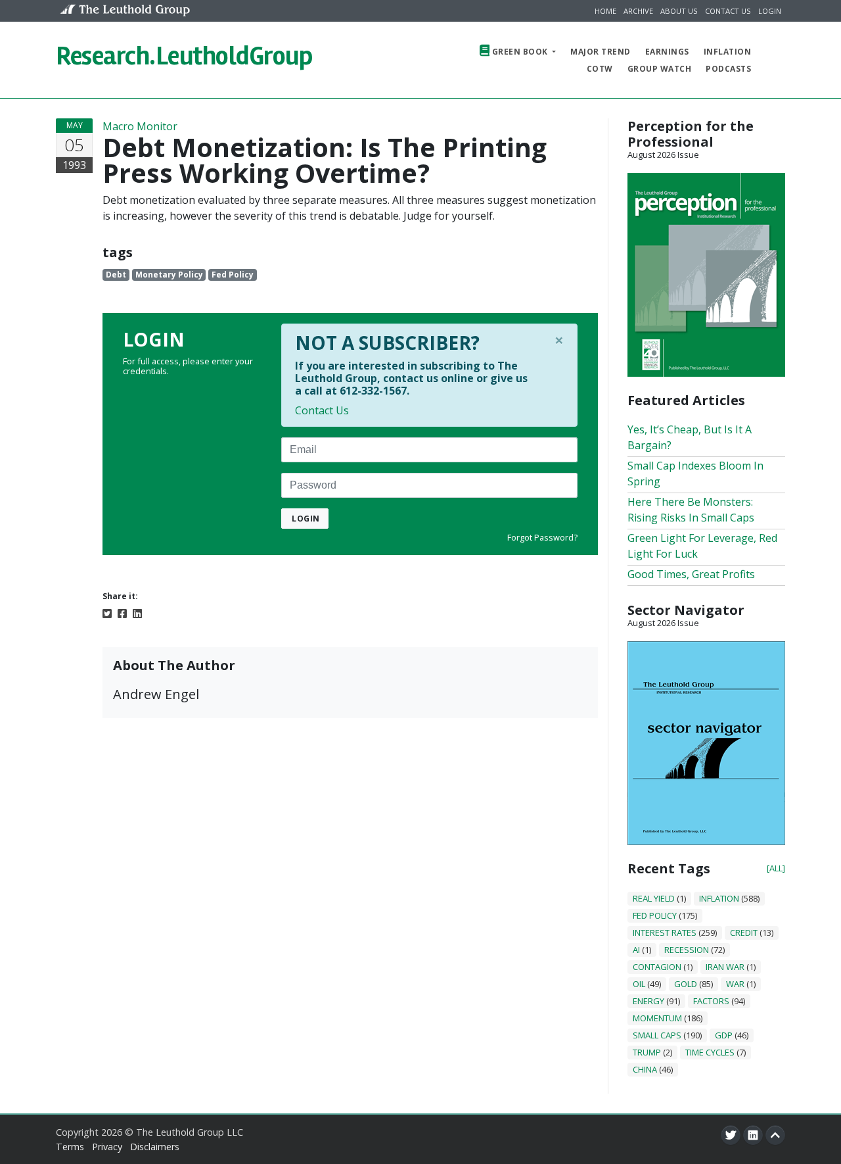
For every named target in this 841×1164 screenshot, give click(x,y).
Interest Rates (664, 932)
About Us (679, 11)
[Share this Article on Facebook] (122, 613)
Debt (116, 274)
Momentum (657, 1018)
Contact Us (728, 11)
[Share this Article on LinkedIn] (137, 613)
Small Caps (657, 1035)
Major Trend (600, 51)
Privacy (107, 1146)
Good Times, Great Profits (691, 574)
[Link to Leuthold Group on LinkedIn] (753, 1135)
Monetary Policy (169, 274)
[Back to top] (775, 1135)
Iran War (725, 967)
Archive (638, 11)
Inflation (728, 51)
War (735, 984)
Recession (686, 950)
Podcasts (728, 68)
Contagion (657, 967)
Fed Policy (233, 274)
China (645, 1069)
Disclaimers (154, 1146)
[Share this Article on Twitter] (107, 613)
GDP (724, 1035)
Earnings (667, 51)
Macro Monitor (139, 126)
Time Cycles (710, 1052)
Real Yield (654, 898)
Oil (639, 984)
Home (605, 11)
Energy (648, 1001)
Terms (70, 1146)
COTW (600, 68)
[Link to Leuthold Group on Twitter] (730, 1135)
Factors (711, 1001)
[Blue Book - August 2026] (706, 742)
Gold (685, 984)
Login (769, 11)
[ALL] (776, 868)
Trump (647, 1052)
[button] (772, 59)
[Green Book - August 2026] (706, 273)
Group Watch (659, 68)
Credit (744, 932)
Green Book (519, 51)
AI (636, 950)
